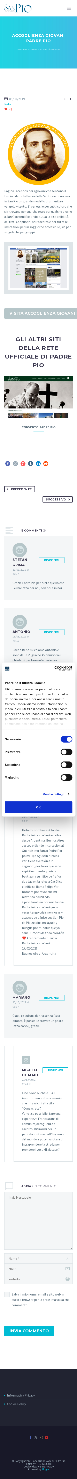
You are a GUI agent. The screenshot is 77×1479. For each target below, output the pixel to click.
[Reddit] (45, 463)
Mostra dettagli (53, 794)
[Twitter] (15, 463)
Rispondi (51, 560)
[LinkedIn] (38, 463)
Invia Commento (29, 1331)
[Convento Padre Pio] (38, 397)
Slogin (45, 1469)
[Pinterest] (23, 463)
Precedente (21, 489)
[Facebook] (7, 463)
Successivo (56, 499)
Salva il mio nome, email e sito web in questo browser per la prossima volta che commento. (40, 1299)
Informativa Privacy (21, 1395)
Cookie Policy (16, 1404)
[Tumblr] (30, 463)
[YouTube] (46, 1437)
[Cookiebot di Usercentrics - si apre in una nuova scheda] (54, 668)
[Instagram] (41, 1437)
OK (38, 807)
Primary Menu (69, 8)
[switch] (66, 752)
